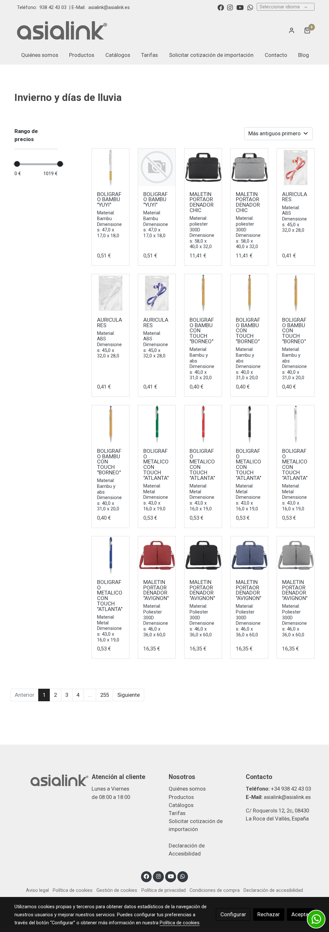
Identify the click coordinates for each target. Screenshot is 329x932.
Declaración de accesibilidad (273, 890)
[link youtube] (240, 7)
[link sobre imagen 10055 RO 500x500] (296, 167)
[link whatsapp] (250, 7)
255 (104, 695)
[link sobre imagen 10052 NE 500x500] (203, 555)
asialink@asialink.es (109, 7)
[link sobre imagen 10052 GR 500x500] (296, 555)
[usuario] (291, 30)
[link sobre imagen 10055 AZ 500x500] (157, 293)
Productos (181, 797)
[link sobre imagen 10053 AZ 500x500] (110, 555)
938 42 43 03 (53, 7)
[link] (62, 30)
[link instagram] (230, 7)
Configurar (233, 914)
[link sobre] (48, 780)
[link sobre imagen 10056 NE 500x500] (203, 167)
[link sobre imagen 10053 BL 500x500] (296, 424)
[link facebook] (221, 7)
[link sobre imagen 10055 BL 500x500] (110, 293)
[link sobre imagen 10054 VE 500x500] (203, 293)
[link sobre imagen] (157, 167)
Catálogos (181, 805)
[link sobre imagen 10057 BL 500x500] (110, 167)
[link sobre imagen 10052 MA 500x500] (249, 555)
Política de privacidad (163, 890)
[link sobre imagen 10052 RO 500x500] (157, 555)
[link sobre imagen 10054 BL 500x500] (296, 293)
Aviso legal (37, 890)
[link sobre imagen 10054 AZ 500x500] (110, 424)
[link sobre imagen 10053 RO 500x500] (203, 424)
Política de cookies (73, 890)
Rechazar (268, 914)
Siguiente (128, 695)
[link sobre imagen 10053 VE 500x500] (157, 424)
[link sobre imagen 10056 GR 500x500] (249, 167)
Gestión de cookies (116, 890)
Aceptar (300, 914)
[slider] (17, 164)
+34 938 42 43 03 (291, 788)
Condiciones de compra (215, 890)
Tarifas (177, 813)
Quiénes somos (187, 788)
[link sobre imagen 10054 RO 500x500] (249, 293)
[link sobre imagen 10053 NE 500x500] (249, 424)
